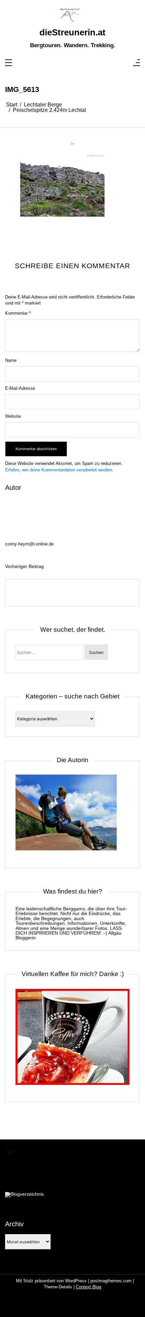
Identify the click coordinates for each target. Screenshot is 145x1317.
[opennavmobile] (136, 63)
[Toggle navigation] (8, 63)
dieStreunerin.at (72, 32)
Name (11, 360)
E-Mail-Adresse (20, 388)
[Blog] (24, 1194)
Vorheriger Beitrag (24, 566)
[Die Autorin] (66, 816)
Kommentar (18, 313)
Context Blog (88, 1286)
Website (13, 416)
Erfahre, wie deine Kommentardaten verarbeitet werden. (59, 469)
